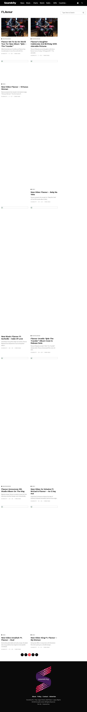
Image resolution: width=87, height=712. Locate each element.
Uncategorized (36, 335)
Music (28, 3)
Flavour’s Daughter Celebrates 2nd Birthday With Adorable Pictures (44, 44)
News (22, 3)
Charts (35, 3)
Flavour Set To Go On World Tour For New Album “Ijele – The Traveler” (13, 44)
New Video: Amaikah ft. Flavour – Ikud (11, 639)
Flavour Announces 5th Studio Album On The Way (12, 490)
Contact (45, 696)
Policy (39, 696)
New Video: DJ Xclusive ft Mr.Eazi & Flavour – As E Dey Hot (43, 491)
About (34, 696)
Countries (62, 3)
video (4, 84)
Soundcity (4, 53)
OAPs (55, 3)
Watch (42, 3)
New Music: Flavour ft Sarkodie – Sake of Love (12, 337)
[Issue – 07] (43, 679)
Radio (48, 3)
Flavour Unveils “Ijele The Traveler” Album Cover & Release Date (42, 341)
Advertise (52, 696)
